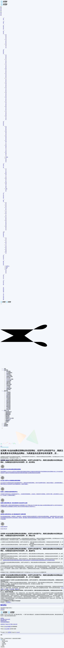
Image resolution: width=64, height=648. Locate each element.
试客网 (33, 560)
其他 (3, 645)
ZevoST (18, 632)
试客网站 (37, 560)
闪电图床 (9, 626)
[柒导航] (5, 302)
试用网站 (53, 560)
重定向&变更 (5, 641)
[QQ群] (0, 631)
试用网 (49, 560)
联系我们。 (9, 602)
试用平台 (46, 560)
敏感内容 (4, 643)
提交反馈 (2, 646)
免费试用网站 (14, 560)
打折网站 (24, 560)
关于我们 (11, 624)
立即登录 (2, 609)
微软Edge (17, 589)
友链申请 (2, 624)
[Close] (1, 637)
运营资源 (2, 447)
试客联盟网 (41, 560)
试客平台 (6, 447)
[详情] (0, 475)
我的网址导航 (3, 620)
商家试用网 (19, 560)
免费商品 (5, 560)
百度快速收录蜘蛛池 (5, 621)
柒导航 (9, 632)
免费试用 (9, 560)
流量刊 (8, 628)
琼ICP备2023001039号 (5, 619)
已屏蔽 (3, 642)
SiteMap (2, 618)
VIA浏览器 (11, 589)
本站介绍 (15, 624)
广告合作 (7, 624)
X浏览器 (6, 589)
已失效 (3, 639)
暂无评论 (3, 605)
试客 (27, 560)
